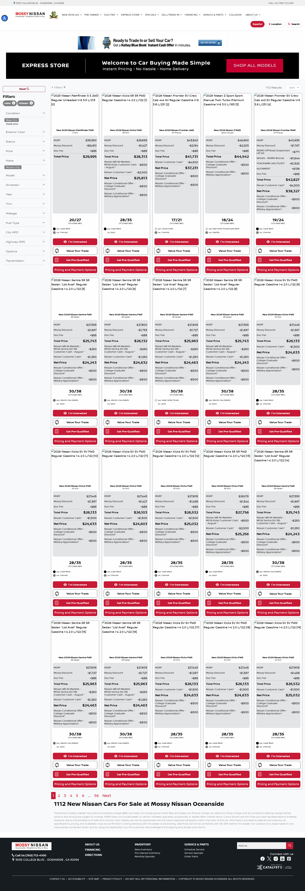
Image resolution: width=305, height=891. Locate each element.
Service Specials (193, 853)
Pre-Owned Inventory (147, 853)
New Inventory (143, 849)
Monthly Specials (145, 856)
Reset (23, 89)
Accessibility (77, 879)
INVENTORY (143, 844)
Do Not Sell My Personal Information (150, 879)
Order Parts (191, 856)
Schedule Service (194, 849)
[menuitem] (24, 120)
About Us (92, 844)
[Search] (289, 845)
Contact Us (57, 879)
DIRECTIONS (93, 855)
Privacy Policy (113, 879)
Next (106, 795)
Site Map (94, 879)
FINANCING (92, 849)
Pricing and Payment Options (75, 270)
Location (276, 24)
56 (96, 795)
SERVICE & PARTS (196, 844)
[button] (4, 18)
